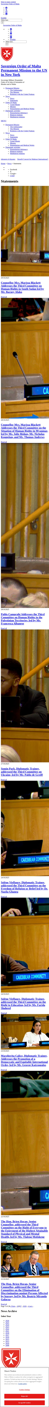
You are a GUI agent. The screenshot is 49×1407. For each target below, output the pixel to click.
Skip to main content (8, 2)
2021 (7, 1331)
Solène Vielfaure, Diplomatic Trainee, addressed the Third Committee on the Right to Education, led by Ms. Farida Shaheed (23, 1003)
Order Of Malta (11, 103)
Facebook (13, 169)
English (3, 18)
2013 (7, 1341)
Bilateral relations (16, 115)
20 (25, 1306)
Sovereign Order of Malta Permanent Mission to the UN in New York (24, 70)
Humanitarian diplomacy (19, 113)
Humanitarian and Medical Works (22, 109)
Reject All (24, 1396)
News (7, 96)
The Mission (14, 92)
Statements (14, 100)
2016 (7, 1337)
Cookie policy (22, 1384)
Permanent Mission (12, 88)
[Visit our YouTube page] (11, 33)
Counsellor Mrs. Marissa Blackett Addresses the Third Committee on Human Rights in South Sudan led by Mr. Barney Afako (22, 287)
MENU (3, 121)
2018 (7, 1333)
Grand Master (15, 105)
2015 (7, 1339)
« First (12, 1306)
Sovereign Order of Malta (10, 4)
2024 (7, 1325)
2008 (7, 1345)
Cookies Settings (24, 1390)
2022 (7, 1329)
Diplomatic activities (12, 111)
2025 (7, 1323)
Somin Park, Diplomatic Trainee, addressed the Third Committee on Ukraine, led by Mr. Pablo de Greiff (22, 771)
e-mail (12, 176)
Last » (31, 1306)
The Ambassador (16, 90)
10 (24, 1306)
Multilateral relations (17, 117)
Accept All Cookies (24, 1403)
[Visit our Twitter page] (6, 10)
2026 (7, 1321)
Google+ (13, 174)
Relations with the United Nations (22, 94)
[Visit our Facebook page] (6, 8)
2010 (7, 1343)
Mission (13, 107)
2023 (7, 1327)
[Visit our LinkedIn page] (6, 14)
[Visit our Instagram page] (6, 12)
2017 (7, 1335)
